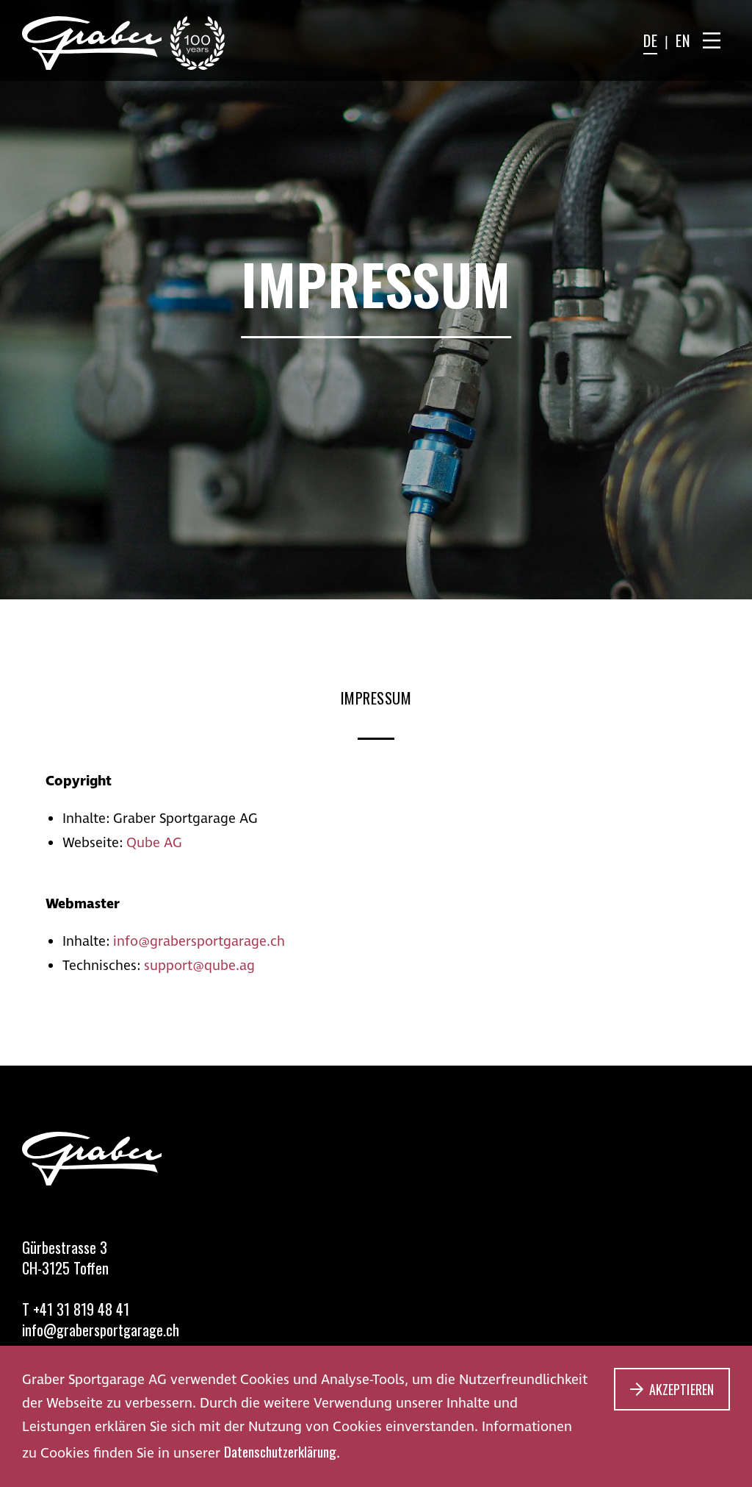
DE (650, 40)
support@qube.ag (199, 965)
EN (683, 40)
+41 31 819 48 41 (81, 1309)
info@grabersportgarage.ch (199, 941)
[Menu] (711, 40)
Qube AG (154, 842)
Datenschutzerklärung (280, 1451)
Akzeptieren (681, 1389)
